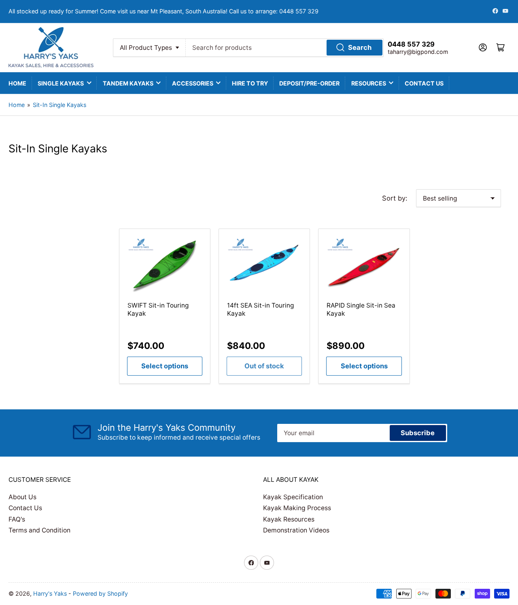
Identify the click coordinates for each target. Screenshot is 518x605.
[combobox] (285, 47)
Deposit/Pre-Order (309, 83)
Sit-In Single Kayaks (59, 104)
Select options (164, 366)
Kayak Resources (288, 519)
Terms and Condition (39, 530)
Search (360, 47)
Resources (368, 83)
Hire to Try (250, 83)
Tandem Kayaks (128, 83)
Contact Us (424, 83)
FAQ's (16, 519)
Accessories (192, 83)
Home (17, 83)
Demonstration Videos (296, 530)
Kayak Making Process (297, 508)
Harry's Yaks (50, 593)
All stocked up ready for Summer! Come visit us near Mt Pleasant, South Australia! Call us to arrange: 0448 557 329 (163, 11)
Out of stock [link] (264, 366)
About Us (22, 497)
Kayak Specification (293, 497)
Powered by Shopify (100, 593)
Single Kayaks (61, 83)
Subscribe (418, 433)
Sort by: (395, 198)
